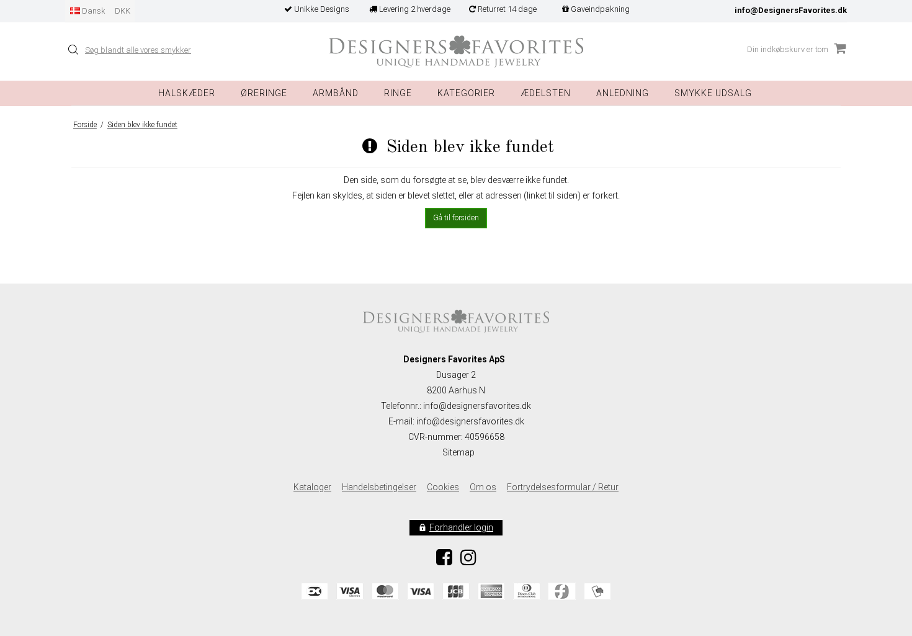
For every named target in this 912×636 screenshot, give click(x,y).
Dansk (92, 11)
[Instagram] (468, 561)
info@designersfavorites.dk (470, 421)
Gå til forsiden (456, 217)
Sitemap (458, 452)
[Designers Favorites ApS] (456, 51)
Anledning (622, 93)
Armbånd (336, 93)
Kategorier (466, 93)
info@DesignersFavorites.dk (791, 10)
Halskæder (186, 93)
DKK (122, 11)
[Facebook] (444, 561)
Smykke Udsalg (713, 93)
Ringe (398, 93)
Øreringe (264, 93)
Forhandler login (461, 527)
